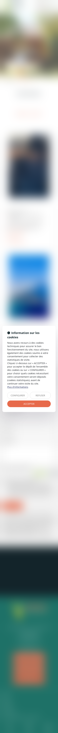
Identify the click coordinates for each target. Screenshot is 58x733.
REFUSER (40, 395)
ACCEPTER (29, 403)
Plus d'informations (17, 387)
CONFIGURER (18, 395)
